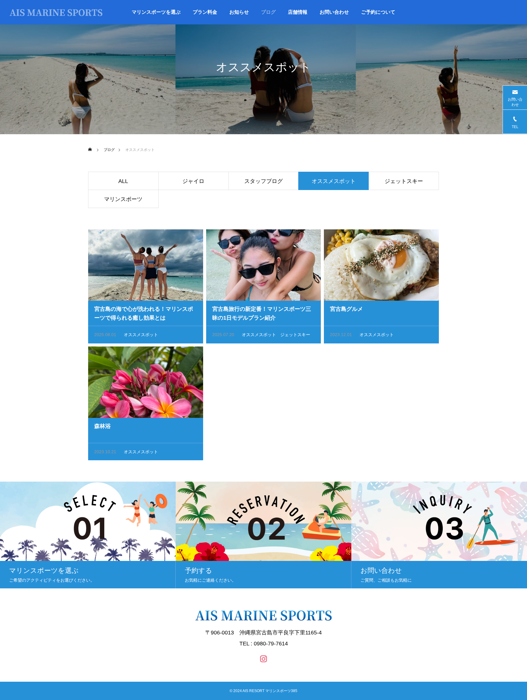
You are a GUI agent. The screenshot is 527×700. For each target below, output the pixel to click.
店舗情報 (297, 12)
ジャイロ (193, 181)
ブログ (268, 12)
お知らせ (239, 12)
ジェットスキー (404, 181)
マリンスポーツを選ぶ (156, 12)
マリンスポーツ (123, 199)
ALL (123, 181)
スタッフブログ (263, 181)
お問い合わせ (334, 12)
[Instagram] (263, 658)
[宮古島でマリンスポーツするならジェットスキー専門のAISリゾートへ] (56, 12)
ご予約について (378, 12)
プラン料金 (205, 12)
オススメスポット (141, 334)
